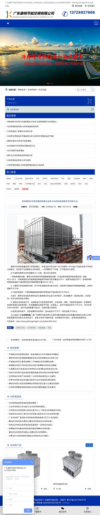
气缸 (62, 178)
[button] (48, 83)
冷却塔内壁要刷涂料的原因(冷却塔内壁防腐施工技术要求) (32, 387)
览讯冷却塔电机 (55, 184)
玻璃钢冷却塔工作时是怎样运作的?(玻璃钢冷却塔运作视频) (33, 365)
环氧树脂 (41, 328)
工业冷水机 (18, 178)
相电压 (9, 178)
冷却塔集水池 (30, 184)
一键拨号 (37, 512)
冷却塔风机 (26, 315)
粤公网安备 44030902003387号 (47, 503)
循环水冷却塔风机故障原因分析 (20, 155)
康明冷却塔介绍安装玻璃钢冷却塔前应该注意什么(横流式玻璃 (34, 383)
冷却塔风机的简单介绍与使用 (19, 160)
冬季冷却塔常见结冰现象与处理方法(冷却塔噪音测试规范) (32, 380)
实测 (65, 184)
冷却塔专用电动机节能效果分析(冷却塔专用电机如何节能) (30, 136)
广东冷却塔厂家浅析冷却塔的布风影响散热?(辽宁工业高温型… (34, 417)
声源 (8, 184)
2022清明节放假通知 (15, 150)
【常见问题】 (33, 206)
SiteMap (65, 503)
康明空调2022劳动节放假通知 (19, 141)
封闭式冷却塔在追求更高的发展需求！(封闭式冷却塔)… (31, 425)
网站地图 (78, 6)
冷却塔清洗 (54, 178)
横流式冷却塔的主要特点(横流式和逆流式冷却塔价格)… (31, 421)
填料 (84, 178)
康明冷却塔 (20, 328)
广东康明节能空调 (31, 15)
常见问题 (42, 90)
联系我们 (91, 6)
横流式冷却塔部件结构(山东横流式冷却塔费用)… (28, 432)
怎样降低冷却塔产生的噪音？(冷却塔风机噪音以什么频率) (32, 376)
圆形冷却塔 (29, 178)
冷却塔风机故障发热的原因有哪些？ (23, 403)
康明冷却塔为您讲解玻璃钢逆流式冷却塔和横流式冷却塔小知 (33, 358)
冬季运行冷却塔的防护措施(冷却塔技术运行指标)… (29, 436)
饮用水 (73, 184)
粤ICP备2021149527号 (76, 500)
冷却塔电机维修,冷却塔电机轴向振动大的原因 (25, 165)
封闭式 (9, 189)
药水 (39, 184)
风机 (49, 328)
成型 (69, 178)
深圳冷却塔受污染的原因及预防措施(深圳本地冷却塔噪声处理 (34, 372)
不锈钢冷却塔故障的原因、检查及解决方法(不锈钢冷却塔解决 (34, 354)
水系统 (44, 178)
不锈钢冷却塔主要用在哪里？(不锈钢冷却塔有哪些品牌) (31, 361)
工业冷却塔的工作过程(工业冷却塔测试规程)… (27, 406)
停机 (20, 184)
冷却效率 (77, 178)
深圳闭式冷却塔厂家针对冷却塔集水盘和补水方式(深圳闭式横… (34, 414)
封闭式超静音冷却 (60, 484)
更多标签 (25, 189)
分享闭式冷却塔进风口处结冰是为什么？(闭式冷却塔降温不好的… (35, 410)
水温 (86, 184)
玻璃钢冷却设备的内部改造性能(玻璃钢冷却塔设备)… (30, 428)
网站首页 (21, 90)
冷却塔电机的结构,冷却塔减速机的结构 (23, 126)
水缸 (45, 184)
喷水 (80, 184)
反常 (37, 178)
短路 (90, 178)
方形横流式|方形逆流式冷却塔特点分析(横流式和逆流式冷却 (33, 369)
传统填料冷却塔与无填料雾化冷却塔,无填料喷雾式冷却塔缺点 (32, 121)
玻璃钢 (16, 189)
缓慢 (14, 184)
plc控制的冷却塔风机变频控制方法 (21, 146)
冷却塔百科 (32, 90)
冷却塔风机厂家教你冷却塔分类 (20, 131)
